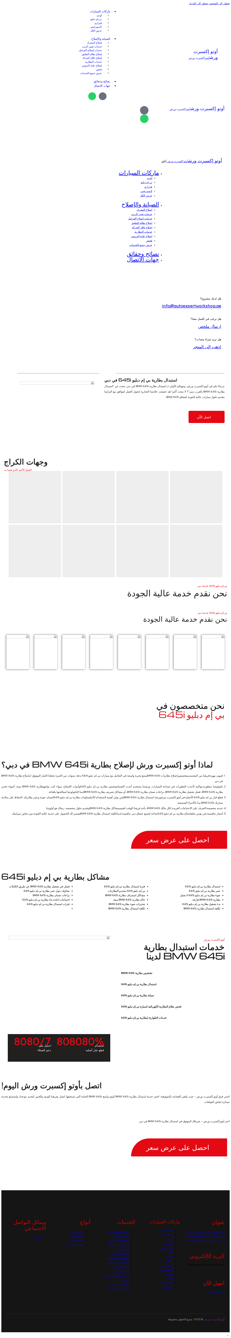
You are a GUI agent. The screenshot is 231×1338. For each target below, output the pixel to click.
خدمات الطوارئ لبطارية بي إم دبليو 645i (144, 1018)
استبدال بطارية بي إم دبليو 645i (139, 984)
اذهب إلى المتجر (207, 346)
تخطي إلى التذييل (198, 3)
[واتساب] (92, 96)
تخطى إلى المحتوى (219, 3)
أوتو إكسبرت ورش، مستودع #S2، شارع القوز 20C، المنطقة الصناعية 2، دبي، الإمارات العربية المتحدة (205, 1236)
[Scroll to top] (228, 1334)
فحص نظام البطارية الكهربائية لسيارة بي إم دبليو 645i (151, 1006)
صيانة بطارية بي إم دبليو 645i (137, 995)
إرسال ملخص (209, 326)
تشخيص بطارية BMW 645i (136, 973)
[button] (166, 973)
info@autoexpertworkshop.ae (191, 305)
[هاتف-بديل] (103, 96)
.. (167, 1319)
